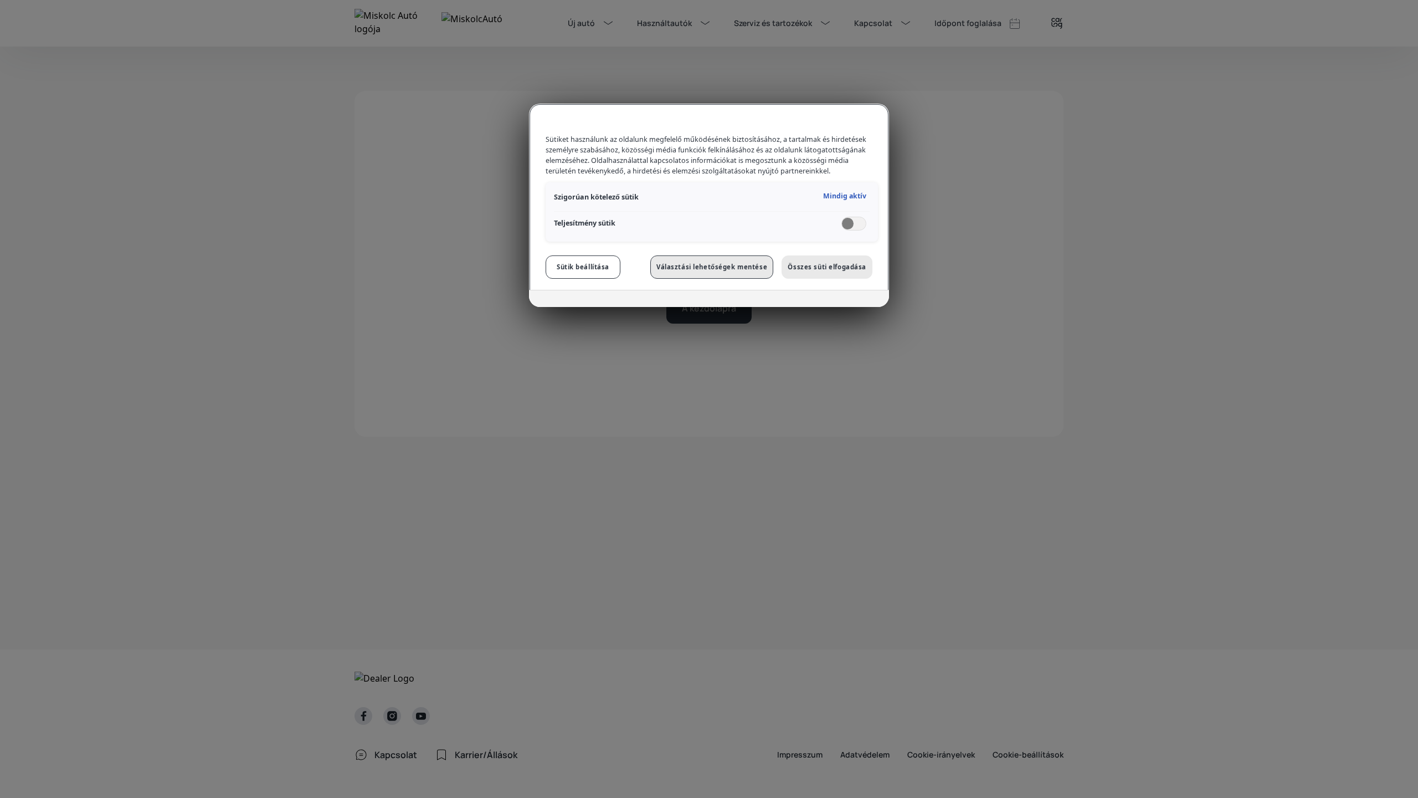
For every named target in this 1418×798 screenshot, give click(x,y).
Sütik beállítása (583, 267)
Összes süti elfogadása (827, 267)
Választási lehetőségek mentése (711, 267)
